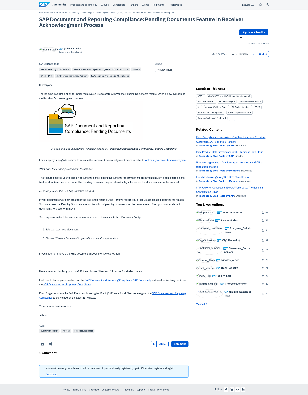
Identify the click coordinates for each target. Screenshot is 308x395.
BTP (257, 107)
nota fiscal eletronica (83, 331)
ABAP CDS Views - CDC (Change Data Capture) (228, 96)
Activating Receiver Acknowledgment (165, 160)
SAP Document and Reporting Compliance (110, 76)
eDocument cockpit (49, 331)
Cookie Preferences (158, 389)
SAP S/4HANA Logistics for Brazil (55, 69)
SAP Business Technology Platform (71, 76)
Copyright (94, 389)
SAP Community (46, 13)
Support (141, 389)
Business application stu (238, 113)
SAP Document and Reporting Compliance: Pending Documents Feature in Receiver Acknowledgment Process (141, 22)
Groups (105, 5)
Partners (133, 5)
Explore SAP (248, 5)
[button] (254, 54)
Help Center (159, 5)
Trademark (128, 389)
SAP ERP (136, 69)
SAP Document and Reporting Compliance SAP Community (118, 280)
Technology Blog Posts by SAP (108, 13)
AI (198, 107)
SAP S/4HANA (46, 76)
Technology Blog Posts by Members (219, 170)
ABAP (200, 96)
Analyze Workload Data (215, 107)
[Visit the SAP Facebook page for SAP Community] (226, 389)
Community (59, 4)
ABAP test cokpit (226, 102)
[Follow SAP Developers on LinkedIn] (243, 389)
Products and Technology (83, 5)
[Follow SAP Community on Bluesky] (232, 389)
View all (200, 304)
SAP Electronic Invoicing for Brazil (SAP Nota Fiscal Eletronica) (100, 69)
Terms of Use (79, 389)
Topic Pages (175, 5)
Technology (87, 13)
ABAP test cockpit (205, 102)
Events (145, 5)
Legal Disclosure (110, 389)
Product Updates (164, 70)
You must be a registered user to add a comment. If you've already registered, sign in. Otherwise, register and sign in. (110, 368)
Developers (119, 5)
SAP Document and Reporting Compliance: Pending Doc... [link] (150, 13)
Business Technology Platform (211, 118)
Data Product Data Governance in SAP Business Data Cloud (229, 152)
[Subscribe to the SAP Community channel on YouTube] (237, 389)
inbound (66, 331)
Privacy (66, 389)
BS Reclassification (240, 107)
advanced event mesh (250, 102)
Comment (51, 374)
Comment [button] (180, 344)
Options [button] (240, 37)
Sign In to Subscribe (253, 32)
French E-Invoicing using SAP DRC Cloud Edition (223, 177)
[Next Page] (234, 121)
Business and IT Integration (210, 113)
